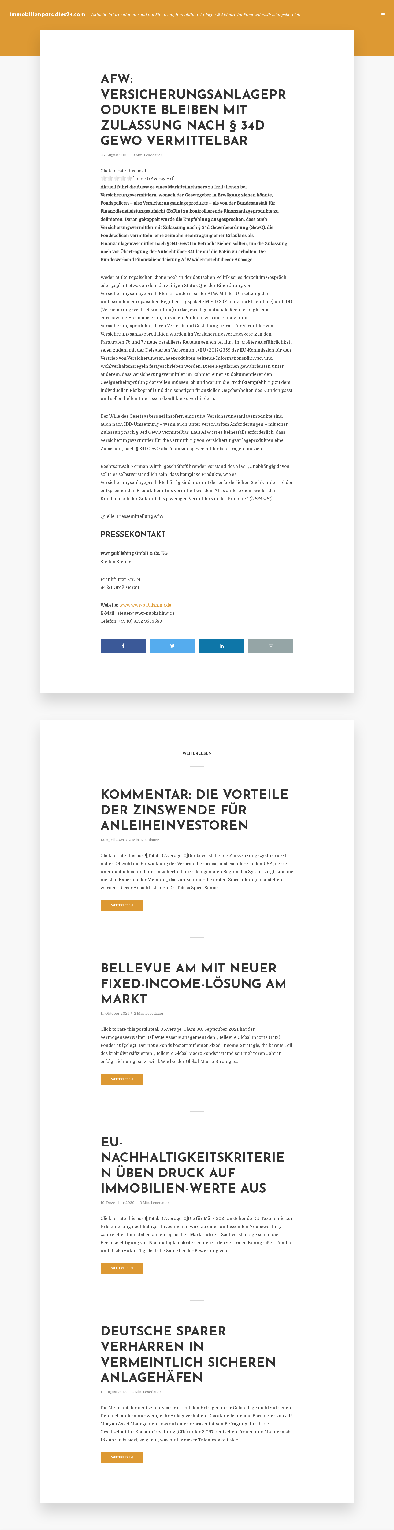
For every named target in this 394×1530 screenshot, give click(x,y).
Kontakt (308, 14)
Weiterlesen (122, 905)
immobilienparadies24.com (47, 14)
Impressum (333, 14)
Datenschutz (361, 14)
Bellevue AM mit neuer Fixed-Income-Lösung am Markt (194, 985)
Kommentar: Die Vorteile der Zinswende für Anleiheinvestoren (195, 811)
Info (288, 14)
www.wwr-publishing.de (145, 605)
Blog (271, 14)
